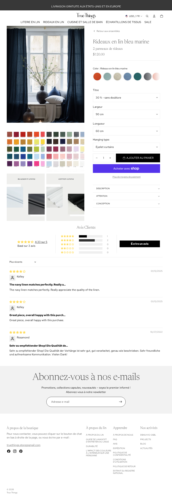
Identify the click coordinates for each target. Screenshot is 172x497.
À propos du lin (95, 435)
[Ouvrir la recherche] (147, 16)
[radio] (97, 76)
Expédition (119, 448)
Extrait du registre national (124, 472)
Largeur (97, 107)
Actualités (146, 448)
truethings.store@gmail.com (23, 445)
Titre (96, 90)
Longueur (99, 123)
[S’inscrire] (120, 401)
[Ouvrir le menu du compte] (154, 16)
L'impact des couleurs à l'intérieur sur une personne (98, 453)
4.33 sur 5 (41, 242)
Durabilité (92, 446)
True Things (12, 492)
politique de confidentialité (122, 453)
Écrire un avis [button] (139, 244)
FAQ (115, 439)
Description (103, 188)
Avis (115, 443)
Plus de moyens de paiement (127, 176)
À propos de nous (123, 435)
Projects (145, 439)
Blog (143, 443)
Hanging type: (101, 139)
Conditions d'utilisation (120, 460)
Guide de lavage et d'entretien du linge (97, 440)
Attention (101, 196)
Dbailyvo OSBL (148, 435)
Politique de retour (124, 466)
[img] (17, 271)
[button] (67, 236)
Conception (103, 203)
